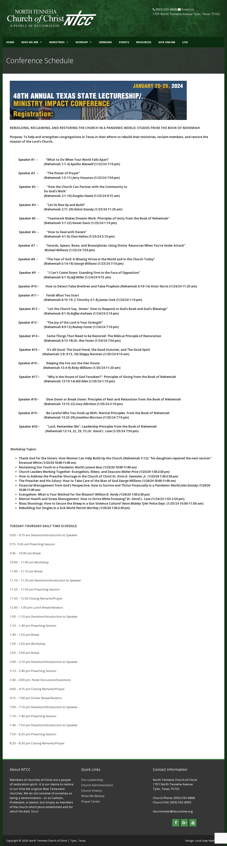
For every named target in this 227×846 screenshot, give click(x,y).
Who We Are (29, 42)
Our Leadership (92, 780)
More (34, 811)
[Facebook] (175, 822)
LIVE (185, 42)
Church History (91, 791)
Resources (143, 42)
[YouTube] (192, 822)
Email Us (187, 9)
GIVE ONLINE (166, 42)
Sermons (105, 42)
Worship (82, 42)
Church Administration (97, 785)
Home (10, 42)
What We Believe (92, 796)
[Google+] (184, 822)
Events (124, 42)
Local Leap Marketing (208, 840)
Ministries (57, 42)
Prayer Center (90, 801)
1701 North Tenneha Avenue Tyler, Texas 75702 (186, 14)
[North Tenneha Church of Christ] (51, 18)
